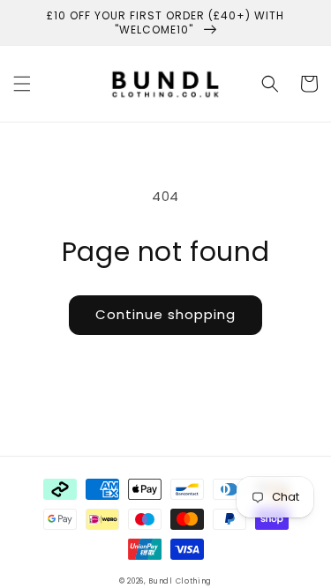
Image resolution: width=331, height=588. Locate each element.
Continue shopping (165, 314)
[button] (22, 83)
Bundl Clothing (180, 581)
